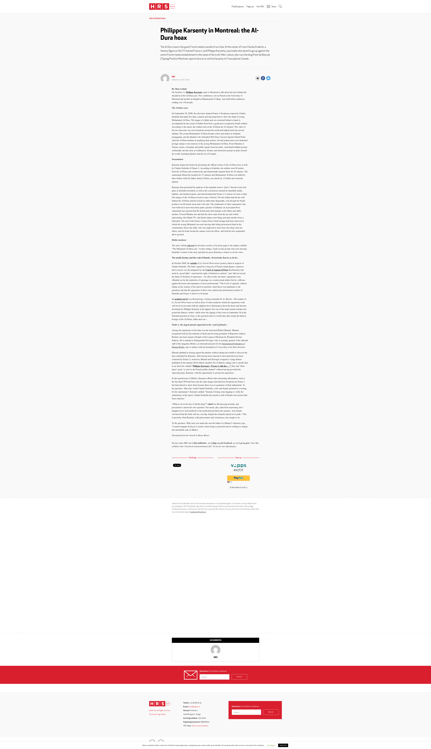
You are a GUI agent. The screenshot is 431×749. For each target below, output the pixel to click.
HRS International (157, 19)
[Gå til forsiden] (159, 703)
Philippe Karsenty (194, 92)
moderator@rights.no (198, 512)
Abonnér (239, 677)
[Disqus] (215, 543)
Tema (273, 7)
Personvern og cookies (157, 714)
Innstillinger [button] (271, 745)
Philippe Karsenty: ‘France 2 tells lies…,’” (212, 365)
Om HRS (260, 7)
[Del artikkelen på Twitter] (268, 78)
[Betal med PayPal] (238, 478)
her (217, 446)
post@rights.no (194, 707)
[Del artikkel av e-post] (258, 78)
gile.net (190, 245)
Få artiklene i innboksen (213, 671)
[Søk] (280, 6)
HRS (173, 77)
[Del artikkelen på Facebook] (263, 78)
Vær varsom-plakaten (200, 726)
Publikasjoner (238, 7)
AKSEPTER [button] (283, 745)
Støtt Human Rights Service (159, 710)
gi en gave (245, 442)
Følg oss (250, 7)
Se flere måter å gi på (237, 487)
